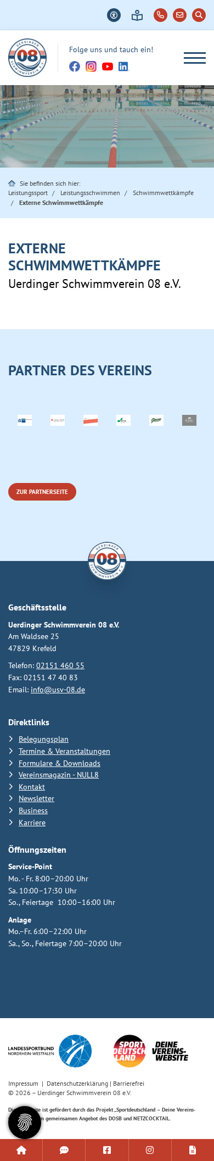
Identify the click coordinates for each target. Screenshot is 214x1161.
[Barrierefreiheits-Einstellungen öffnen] (114, 15)
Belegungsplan (44, 739)
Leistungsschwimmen (90, 192)
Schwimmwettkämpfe (163, 192)
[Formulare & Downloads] (193, 1150)
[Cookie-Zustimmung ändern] (24, 1122)
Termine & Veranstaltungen (64, 751)
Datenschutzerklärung (77, 1083)
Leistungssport (28, 192)
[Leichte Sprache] (137, 15)
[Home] (27, 57)
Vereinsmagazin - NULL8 (59, 774)
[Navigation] (191, 58)
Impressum (23, 1083)
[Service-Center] (21, 1150)
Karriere (32, 822)
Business (33, 810)
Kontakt (32, 786)
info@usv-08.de (58, 689)
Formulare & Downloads (59, 763)
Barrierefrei (128, 1083)
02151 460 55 (60, 665)
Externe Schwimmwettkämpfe (61, 202)
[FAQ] (64, 1150)
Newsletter (36, 798)
